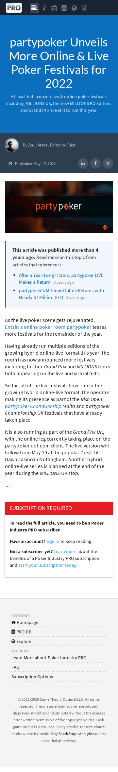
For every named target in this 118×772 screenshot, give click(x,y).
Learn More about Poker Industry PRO (49, 658)
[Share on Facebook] (95, 163)
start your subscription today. (47, 565)
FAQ (15, 667)
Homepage (27, 622)
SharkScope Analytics (76, 733)
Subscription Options (32, 677)
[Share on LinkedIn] (83, 163)
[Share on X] (108, 163)
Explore (23, 641)
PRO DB (23, 632)
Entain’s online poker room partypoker (48, 327)
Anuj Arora (38, 145)
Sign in (52, 541)
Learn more (65, 551)
